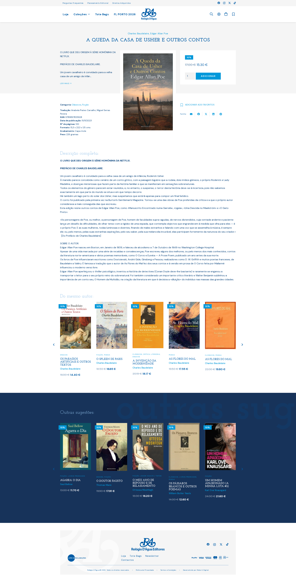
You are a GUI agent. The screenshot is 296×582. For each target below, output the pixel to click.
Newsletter (152, 556)
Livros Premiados (76, 476)
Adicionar (208, 76)
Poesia (107, 355)
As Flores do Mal (182, 359)
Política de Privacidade (145, 570)
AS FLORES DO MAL (218, 359)
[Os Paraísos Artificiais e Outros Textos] (75, 303)
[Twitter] (229, 3)
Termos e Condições (168, 570)
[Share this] (198, 114)
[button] (211, 14)
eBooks (99, 477)
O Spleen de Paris (109, 359)
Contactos (127, 560)
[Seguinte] (242, 345)
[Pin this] (220, 114)
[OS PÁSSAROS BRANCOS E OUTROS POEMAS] (184, 425)
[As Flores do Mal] (184, 303)
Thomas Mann (104, 485)
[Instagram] (224, 3)
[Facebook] (219, 3)
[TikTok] (235, 3)
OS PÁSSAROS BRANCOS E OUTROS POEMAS (183, 486)
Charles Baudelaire (138, 33)
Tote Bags (136, 556)
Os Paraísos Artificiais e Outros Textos (75, 362)
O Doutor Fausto (109, 481)
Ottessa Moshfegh (143, 490)
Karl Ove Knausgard (215, 490)
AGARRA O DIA (70, 480)
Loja (123, 556)
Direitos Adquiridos (121, 3)
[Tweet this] (206, 114)
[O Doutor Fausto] (111, 425)
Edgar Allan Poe (159, 33)
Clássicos (76, 104)
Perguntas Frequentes (73, 3)
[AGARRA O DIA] (75, 425)
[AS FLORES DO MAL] (220, 303)
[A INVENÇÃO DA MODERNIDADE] (148, 303)
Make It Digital (203, 570)
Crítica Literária (151, 354)
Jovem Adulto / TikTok (151, 476)
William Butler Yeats (180, 493)
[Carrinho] (226, 14)
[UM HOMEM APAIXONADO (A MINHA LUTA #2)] (220, 425)
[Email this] (191, 114)
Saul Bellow (66, 484)
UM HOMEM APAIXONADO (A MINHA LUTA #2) (217, 483)
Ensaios (64, 355)
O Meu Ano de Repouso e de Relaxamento (144, 483)
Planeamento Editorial (97, 3)
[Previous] (54, 345)
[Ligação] (149, 14)
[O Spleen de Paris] (111, 303)
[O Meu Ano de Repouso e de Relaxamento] (148, 425)
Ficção (85, 104)
